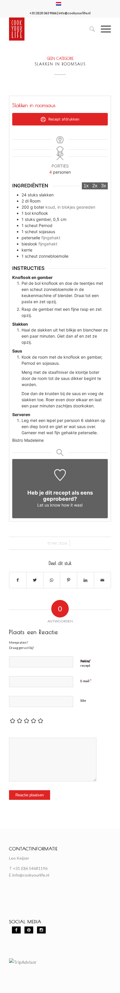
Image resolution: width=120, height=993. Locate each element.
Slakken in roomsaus (60, 64)
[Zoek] (89, 29)
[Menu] (103, 29)
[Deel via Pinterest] (68, 580)
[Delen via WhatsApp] (51, 580)
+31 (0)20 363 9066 (43, 13)
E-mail (85, 680)
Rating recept (85, 663)
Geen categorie (60, 58)
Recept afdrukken (63, 119)
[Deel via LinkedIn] (85, 580)
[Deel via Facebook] (17, 580)
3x (103, 185)
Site (83, 700)
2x (94, 185)
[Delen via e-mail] (102, 580)
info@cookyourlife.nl (75, 13)
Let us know (48, 504)
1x (86, 185)
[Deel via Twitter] (35, 580)
